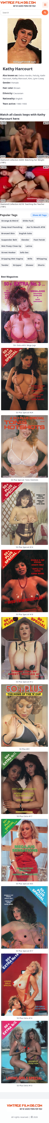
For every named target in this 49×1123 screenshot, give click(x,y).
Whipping (42, 258)
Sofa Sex (24, 252)
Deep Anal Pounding (11, 227)
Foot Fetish (39, 239)
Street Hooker (8, 252)
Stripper (17, 265)
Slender (25, 239)
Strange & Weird (9, 220)
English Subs (25, 233)
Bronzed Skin (8, 233)
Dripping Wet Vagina (12, 258)
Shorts (41, 265)
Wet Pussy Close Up (11, 246)
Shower (29, 265)
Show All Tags (40, 215)
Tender (5, 265)
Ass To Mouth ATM (36, 227)
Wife (29, 258)
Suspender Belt (9, 239)
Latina (29, 246)
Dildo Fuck (28, 220)
